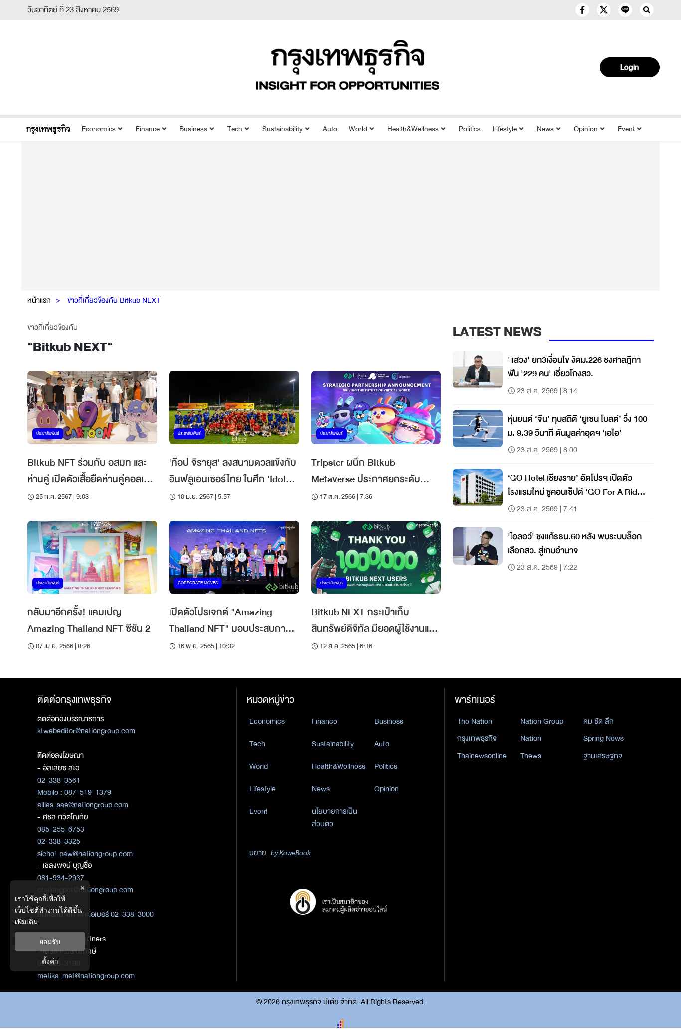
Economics (99, 129)
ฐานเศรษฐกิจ (602, 755)
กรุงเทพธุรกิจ (477, 738)
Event (626, 129)
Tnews (530, 755)
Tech (234, 129)
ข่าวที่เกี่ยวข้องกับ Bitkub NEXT (113, 300)
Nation (530, 738)
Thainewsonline (482, 755)
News (545, 129)
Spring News (603, 738)
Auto (330, 129)
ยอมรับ (49, 941)
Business (193, 129)
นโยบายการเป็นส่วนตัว (334, 817)
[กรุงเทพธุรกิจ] (48, 129)
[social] (582, 10)
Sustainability (282, 129)
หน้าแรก (39, 300)
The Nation (474, 721)
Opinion (586, 129)
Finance (148, 129)
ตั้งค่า (50, 961)
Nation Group (541, 721)
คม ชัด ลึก (598, 721)
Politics (470, 129)
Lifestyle (505, 129)
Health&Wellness (413, 129)
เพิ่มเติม (26, 921)
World (358, 129)
